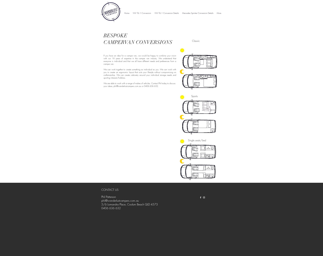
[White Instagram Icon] (204, 197)
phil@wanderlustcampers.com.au (127, 86)
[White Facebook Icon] (200, 197)
